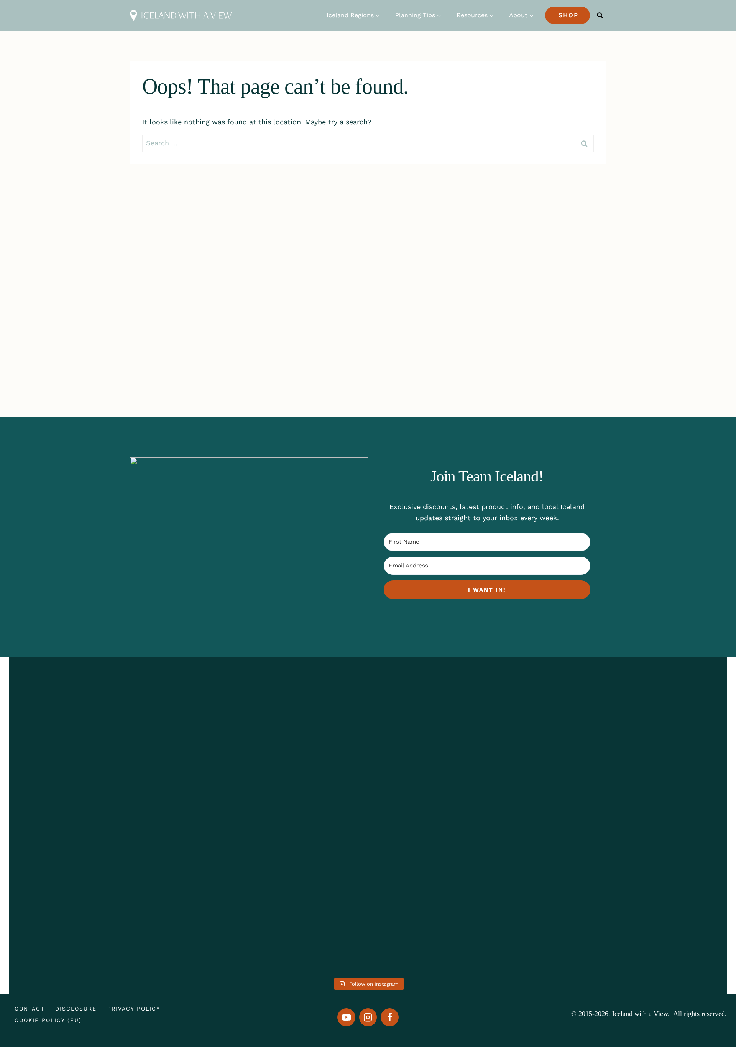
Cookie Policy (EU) (48, 1020)
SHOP (568, 15)
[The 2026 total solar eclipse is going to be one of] (79, 794)
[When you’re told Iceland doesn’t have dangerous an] (368, 783)
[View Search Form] (600, 15)
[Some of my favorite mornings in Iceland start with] (223, 816)
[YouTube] (346, 1017)
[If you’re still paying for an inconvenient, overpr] (512, 771)
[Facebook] (390, 1017)
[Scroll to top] (711, 1011)
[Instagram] (368, 1017)
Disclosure (76, 1009)
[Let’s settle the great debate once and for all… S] (656, 766)
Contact (29, 1009)
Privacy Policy (133, 1009)
